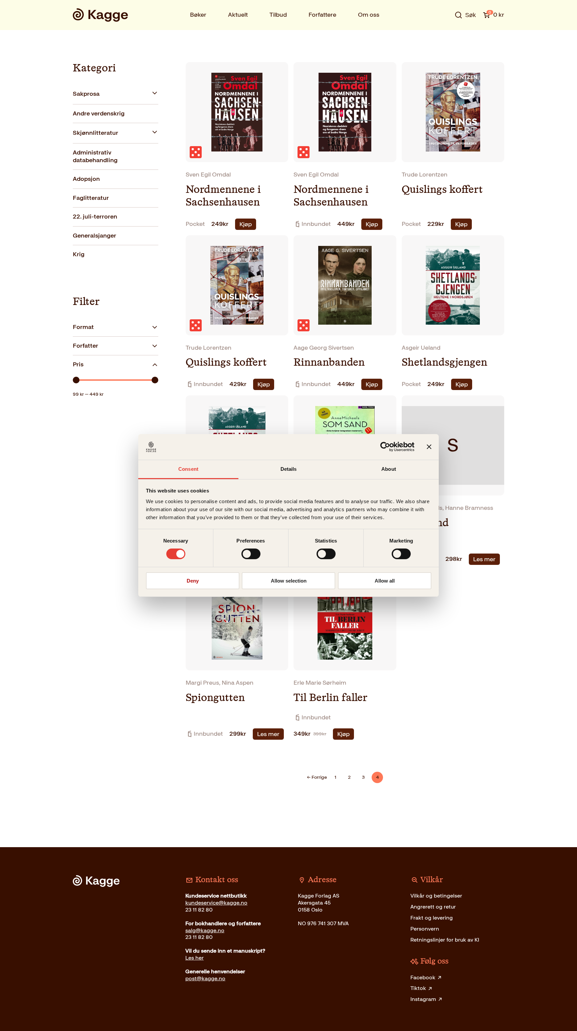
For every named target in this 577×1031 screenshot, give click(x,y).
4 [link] (377, 777)
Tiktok (418, 988)
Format (83, 327)
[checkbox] (115, 94)
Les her (194, 958)
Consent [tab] (188, 469)
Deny (193, 581)
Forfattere (322, 14)
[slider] (76, 380)
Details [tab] (288, 469)
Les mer (484, 559)
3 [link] (363, 777)
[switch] (250, 554)
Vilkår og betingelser (436, 896)
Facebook (422, 977)
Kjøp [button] (245, 224)
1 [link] (335, 777)
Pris (78, 364)
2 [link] (349, 777)
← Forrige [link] (317, 777)
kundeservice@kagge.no (216, 903)
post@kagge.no (205, 978)
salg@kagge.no (204, 930)
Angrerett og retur (433, 907)
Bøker (198, 14)
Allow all (385, 581)
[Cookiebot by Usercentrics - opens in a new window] (385, 447)
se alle (443, 36)
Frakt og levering (431, 918)
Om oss (368, 14)
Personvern (424, 929)
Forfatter (85, 345)
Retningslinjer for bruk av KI (444, 940)
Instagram (423, 999)
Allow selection (289, 581)
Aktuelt (238, 14)
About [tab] (388, 469)
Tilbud (278, 14)
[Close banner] (429, 446)
